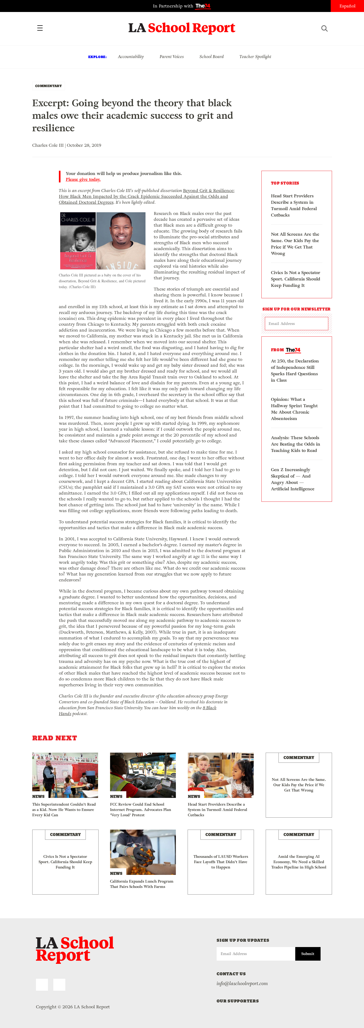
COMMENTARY (48, 86)
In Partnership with (174, 6)
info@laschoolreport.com (242, 983)
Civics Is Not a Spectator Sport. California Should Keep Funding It (295, 279)
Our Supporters (238, 1000)
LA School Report (182, 25)
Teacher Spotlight (255, 57)
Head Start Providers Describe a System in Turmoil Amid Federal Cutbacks (294, 205)
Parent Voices (172, 57)
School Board (212, 57)
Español (347, 6)
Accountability (131, 57)
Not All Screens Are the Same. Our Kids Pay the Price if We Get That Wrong (295, 243)
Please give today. (83, 179)
